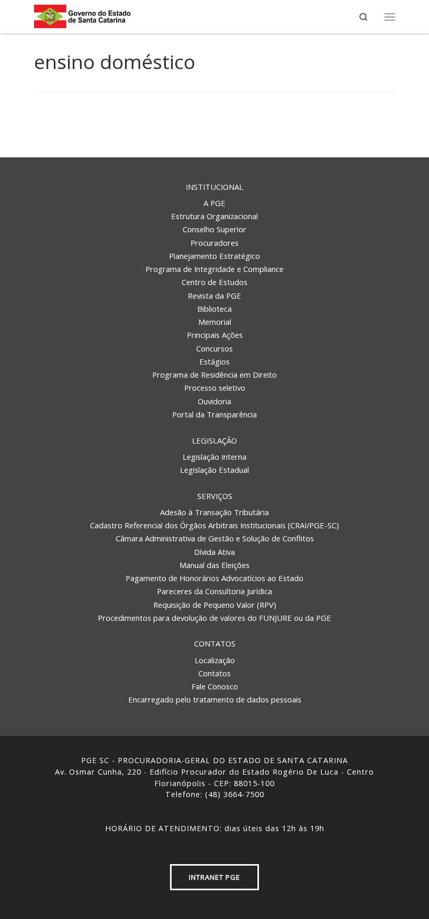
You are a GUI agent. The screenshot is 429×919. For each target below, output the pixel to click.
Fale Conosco (214, 686)
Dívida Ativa (214, 552)
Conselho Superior (214, 229)
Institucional (214, 186)
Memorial (214, 321)
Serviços (214, 496)
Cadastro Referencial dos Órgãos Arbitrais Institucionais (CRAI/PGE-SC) (214, 525)
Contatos (214, 643)
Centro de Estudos (214, 282)
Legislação (214, 440)
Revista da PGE (214, 295)
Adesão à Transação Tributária (214, 512)
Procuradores (214, 242)
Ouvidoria (214, 401)
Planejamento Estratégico (214, 256)
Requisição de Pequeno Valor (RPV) (214, 604)
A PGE (214, 203)
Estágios (214, 361)
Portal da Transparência (214, 414)
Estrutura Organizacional (214, 216)
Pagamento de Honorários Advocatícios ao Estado (214, 578)
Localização (215, 660)
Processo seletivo (214, 387)
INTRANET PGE (214, 877)
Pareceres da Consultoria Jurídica (214, 591)
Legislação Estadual (214, 469)
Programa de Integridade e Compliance (214, 269)
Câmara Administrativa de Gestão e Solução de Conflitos (215, 538)
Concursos (214, 348)
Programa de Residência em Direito (214, 374)
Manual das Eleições (214, 565)
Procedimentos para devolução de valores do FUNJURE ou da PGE (214, 617)
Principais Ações (215, 335)
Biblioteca (214, 308)
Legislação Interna (214, 456)
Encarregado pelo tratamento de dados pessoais (214, 699)
